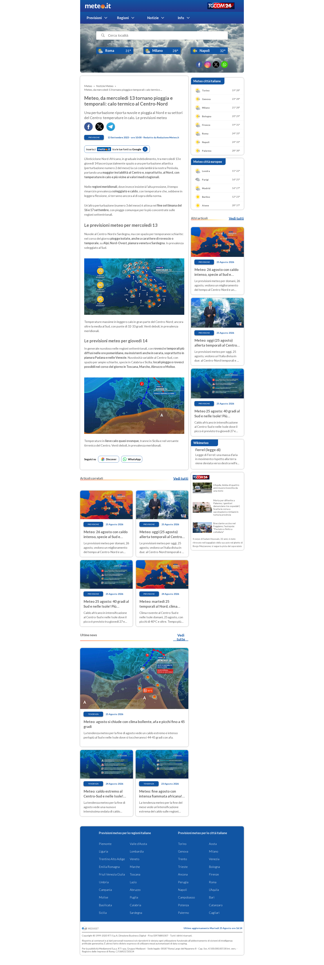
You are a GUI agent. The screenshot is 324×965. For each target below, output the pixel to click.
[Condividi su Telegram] (110, 129)
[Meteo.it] (98, 6)
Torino (182, 844)
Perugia (183, 882)
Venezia (214, 859)
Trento (182, 859)
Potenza (183, 905)
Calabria (135, 905)
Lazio (133, 882)
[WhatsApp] (224, 64)
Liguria (103, 851)
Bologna (214, 867)
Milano (213, 851)
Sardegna (136, 913)
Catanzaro (216, 905)
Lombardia (137, 851)
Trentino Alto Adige (112, 859)
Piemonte (105, 844)
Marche (135, 867)
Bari (211, 897)
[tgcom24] (221, 6)
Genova (183, 851)
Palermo (183, 913)
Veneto (134, 859)
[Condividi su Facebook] (88, 129)
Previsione (94, 137)
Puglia (134, 897)
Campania (105, 890)
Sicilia (103, 913)
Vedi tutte (181, 637)
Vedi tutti (180, 478)
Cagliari (214, 913)
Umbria (104, 882)
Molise (103, 897)
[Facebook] (199, 64)
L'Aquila (214, 890)
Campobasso (186, 897)
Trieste (183, 867)
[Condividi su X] (99, 129)
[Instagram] (207, 64)
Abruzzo (135, 890)
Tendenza (93, 714)
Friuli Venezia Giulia (112, 874)
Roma (212, 882)
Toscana (135, 874)
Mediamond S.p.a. (108, 948)
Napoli (182, 890)
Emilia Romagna (109, 867)
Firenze (214, 874)
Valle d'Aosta (138, 844)
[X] (216, 64)
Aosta (213, 844)
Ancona (183, 874)
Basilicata (105, 905)
